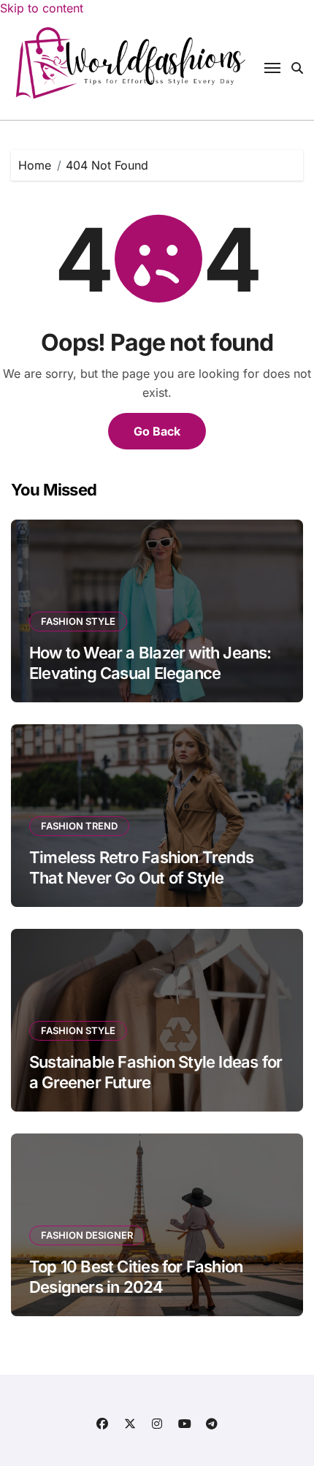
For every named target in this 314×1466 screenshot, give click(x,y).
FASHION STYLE (78, 621)
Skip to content (41, 8)
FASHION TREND (79, 826)
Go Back (157, 431)
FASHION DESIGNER (87, 1235)
